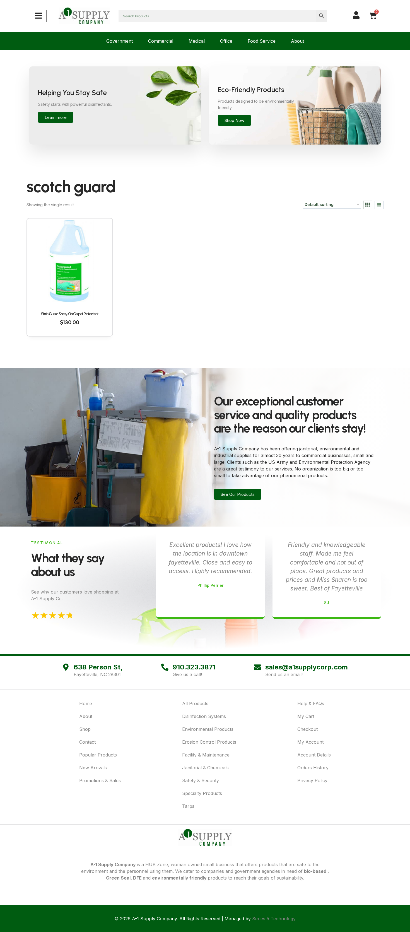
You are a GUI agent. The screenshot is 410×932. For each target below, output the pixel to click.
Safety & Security (200, 780)
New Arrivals (93, 767)
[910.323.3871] (164, 667)
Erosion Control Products (209, 742)
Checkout (307, 729)
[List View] (379, 205)
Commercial (160, 41)
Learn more (56, 117)
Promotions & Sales (100, 780)
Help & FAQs (310, 703)
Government (119, 41)
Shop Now (234, 120)
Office (226, 41)
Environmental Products (207, 729)
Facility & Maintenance (206, 755)
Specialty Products (202, 793)
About (297, 41)
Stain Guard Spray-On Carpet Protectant (69, 313)
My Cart (305, 716)
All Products (195, 703)
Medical (197, 41)
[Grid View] (367, 205)
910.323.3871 (194, 667)
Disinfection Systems (204, 716)
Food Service (262, 41)
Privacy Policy (312, 780)
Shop (85, 729)
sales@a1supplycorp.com (306, 667)
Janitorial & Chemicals (205, 767)
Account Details (314, 755)
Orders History (313, 767)
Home (85, 703)
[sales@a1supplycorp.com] (257, 667)
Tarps (188, 806)
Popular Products (98, 755)
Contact (87, 742)
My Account (310, 742)
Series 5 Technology (274, 918)
